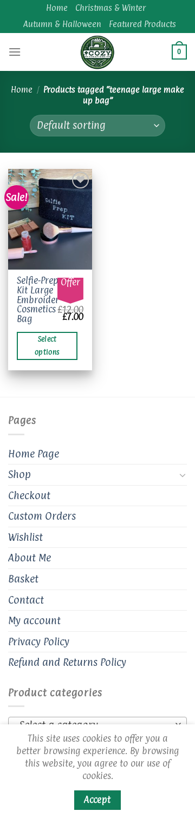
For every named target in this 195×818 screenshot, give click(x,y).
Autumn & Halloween (62, 24)
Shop (19, 474)
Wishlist (25, 537)
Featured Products (142, 24)
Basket (23, 579)
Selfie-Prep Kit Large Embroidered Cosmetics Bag (43, 300)
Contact (26, 600)
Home (57, 8)
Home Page (33, 454)
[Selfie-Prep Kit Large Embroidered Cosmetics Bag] (50, 219)
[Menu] (14, 51)
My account (34, 620)
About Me (29, 558)
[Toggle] (182, 474)
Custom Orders (42, 516)
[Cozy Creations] (97, 52)
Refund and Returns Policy (67, 662)
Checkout (29, 495)
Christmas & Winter (110, 8)
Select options (47, 345)
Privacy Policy (38, 641)
